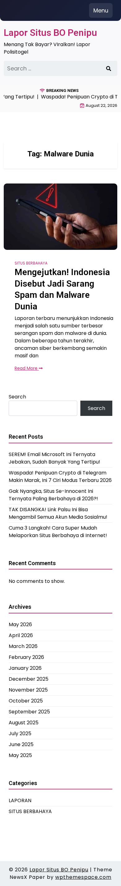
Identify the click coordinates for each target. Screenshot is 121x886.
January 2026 (25, 668)
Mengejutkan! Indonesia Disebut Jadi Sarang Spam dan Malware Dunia (62, 289)
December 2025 (28, 679)
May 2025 (20, 755)
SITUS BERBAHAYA (31, 263)
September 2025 (29, 711)
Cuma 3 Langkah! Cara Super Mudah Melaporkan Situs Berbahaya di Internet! (58, 531)
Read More (27, 368)
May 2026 (20, 624)
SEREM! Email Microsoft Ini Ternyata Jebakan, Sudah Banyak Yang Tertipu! (54, 458)
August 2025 (23, 722)
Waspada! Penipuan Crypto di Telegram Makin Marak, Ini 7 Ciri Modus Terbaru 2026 (60, 476)
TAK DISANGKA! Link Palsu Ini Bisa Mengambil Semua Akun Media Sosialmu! (58, 513)
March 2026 (23, 646)
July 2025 (20, 733)
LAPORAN (20, 800)
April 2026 (21, 635)
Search (17, 396)
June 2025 (21, 744)
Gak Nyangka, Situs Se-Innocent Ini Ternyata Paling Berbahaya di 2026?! (53, 495)
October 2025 (26, 700)
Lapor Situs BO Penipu (50, 32)
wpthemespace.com (83, 877)
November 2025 (28, 689)
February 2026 (26, 657)
